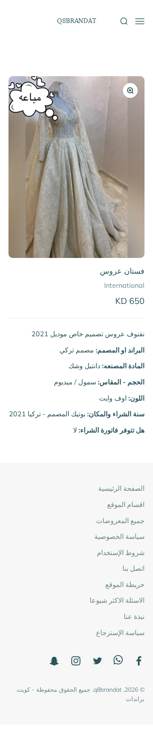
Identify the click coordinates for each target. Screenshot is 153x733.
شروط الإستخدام (120, 552)
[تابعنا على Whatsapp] (118, 662)
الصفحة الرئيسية (121, 488)
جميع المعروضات (120, 520)
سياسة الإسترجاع (120, 632)
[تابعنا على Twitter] (97, 661)
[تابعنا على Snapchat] (54, 661)
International (124, 285)
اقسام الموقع (125, 504)
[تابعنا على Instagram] (76, 661)
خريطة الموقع (124, 584)
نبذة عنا (134, 616)
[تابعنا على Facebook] (138, 661)
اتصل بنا (133, 568)
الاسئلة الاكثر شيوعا (117, 600)
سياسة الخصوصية (119, 536)
